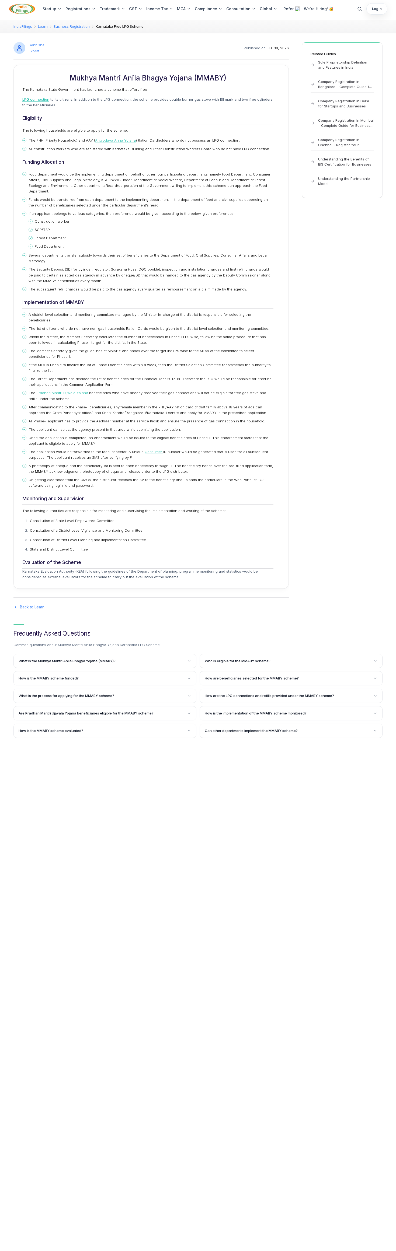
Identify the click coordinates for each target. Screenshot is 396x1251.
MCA (181, 8)
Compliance (206, 8)
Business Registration (72, 26)
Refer (288, 8)
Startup (49, 8)
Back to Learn (32, 607)
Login (377, 8)
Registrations (78, 8)
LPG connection (35, 99)
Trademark (110, 8)
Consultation (238, 8)
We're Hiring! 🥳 (319, 8)
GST (133, 8)
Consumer (154, 452)
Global (266, 8)
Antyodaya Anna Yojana (115, 140)
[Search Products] (359, 8)
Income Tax (157, 8)
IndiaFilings (22, 26)
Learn (43, 26)
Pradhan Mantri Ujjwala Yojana (62, 393)
